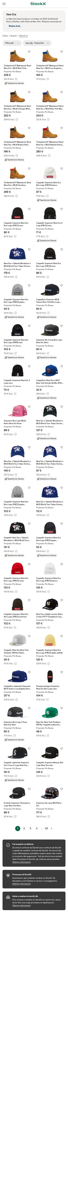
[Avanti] (51, 828)
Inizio (5, 35)
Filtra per (10, 43)
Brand (13, 35)
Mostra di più (14, 26)
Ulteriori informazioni (37, 862)
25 (46, 828)
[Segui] (29, 52)
